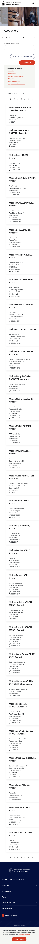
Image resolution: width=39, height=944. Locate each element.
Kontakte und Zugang (11, 915)
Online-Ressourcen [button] (8, 903)
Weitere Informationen (24, 934)
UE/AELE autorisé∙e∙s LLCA (16, 76)
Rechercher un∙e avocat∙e (11, 43)
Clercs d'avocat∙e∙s (14, 81)
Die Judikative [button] (6, 891)
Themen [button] (4, 897)
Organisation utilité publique (16, 84)
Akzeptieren (19, 939)
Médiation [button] (5, 886)
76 (28, 99)
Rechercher (27, 62)
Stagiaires (11, 79)
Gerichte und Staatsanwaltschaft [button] (13, 880)
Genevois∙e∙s (12, 73)
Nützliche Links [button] (7, 908)
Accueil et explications (23, 56)
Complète (11, 71)
